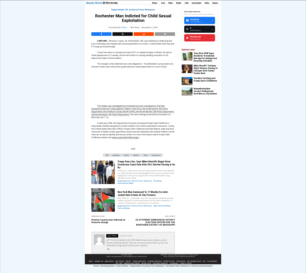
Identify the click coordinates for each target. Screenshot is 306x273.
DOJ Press (122, 27)
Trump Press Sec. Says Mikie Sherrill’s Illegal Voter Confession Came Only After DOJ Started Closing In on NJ (146, 164)
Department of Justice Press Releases (133, 9)
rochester (136, 155)
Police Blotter (124, 208)
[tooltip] (101, 34)
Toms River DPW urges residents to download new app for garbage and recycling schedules (205, 57)
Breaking (158, 181)
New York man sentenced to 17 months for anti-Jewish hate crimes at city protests (143, 193)
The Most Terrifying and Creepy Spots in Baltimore (205, 79)
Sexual (145, 155)
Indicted (126, 155)
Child (106, 155)
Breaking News (107, 266)
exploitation (116, 155)
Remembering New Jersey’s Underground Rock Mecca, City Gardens (205, 91)
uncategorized (156, 155)
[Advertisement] (133, 87)
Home (96, 266)
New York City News (162, 206)
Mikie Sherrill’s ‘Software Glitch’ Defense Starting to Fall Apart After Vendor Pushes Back (206, 69)
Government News (126, 183)
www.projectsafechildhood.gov (125, 137)
